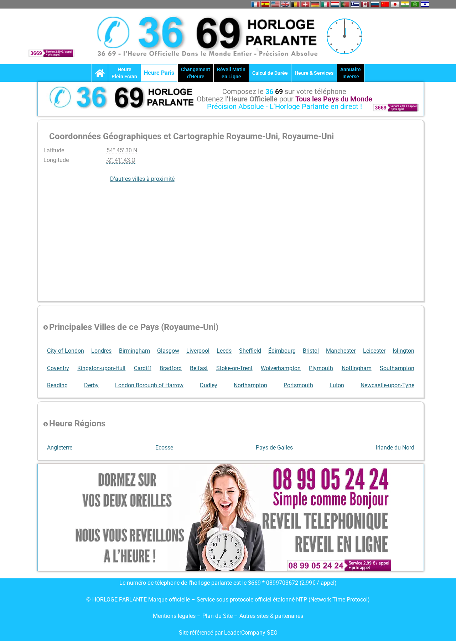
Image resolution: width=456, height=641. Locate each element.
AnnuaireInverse (350, 73)
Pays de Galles (274, 447)
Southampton (397, 368)
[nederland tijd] (335, 4)
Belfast (199, 368)
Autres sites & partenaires (271, 616)
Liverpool (197, 350)
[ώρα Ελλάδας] (355, 4)
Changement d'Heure (195, 73)
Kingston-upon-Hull (101, 368)
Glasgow (168, 350)
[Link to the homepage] (100, 73)
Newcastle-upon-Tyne (387, 385)
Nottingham (357, 368)
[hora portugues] (345, 4)
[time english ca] (365, 4)
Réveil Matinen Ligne (231, 73)
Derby (91, 385)
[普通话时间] (385, 4)
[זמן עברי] (425, 4)
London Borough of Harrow (149, 385)
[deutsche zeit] (315, 4)
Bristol (311, 350)
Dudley (208, 385)
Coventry (58, 368)
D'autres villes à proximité (142, 178)
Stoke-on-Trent (234, 368)
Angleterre (59, 447)
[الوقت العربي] (415, 4)
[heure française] (255, 4)
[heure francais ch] (305, 4)
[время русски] (375, 4)
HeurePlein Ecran (124, 73)
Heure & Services (314, 73)
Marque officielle (169, 599)
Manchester (341, 350)
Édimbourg (282, 350)
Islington (403, 350)
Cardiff (142, 368)
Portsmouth (298, 385)
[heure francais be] (295, 4)
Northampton (250, 385)
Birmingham (134, 350)
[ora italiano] (325, 4)
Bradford (171, 368)
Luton (337, 385)
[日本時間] (395, 4)
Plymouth (321, 368)
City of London (65, 350)
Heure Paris (159, 72)
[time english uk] (285, 4)
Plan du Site (218, 616)
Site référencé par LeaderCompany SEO (228, 632)
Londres (101, 350)
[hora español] (265, 4)
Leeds (224, 350)
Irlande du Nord (395, 447)
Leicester (374, 350)
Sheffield (250, 350)
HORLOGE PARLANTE (119, 599)
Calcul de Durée (270, 73)
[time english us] (275, 4)
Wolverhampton (281, 368)
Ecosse (164, 447)
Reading (57, 385)
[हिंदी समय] (405, 4)
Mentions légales (174, 616)
